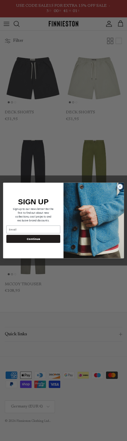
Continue (33, 239)
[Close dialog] (120, 186)
